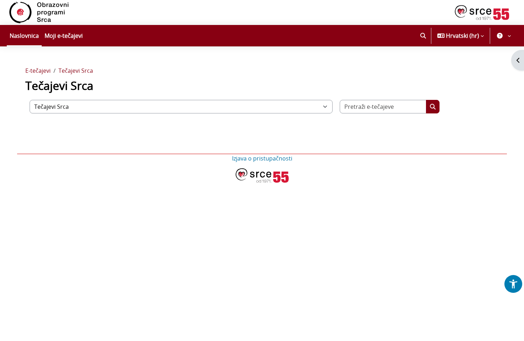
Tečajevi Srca (75, 71)
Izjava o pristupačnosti (262, 158)
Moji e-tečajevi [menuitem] (64, 36)
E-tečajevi (38, 71)
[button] (423, 35)
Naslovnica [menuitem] (24, 36)
